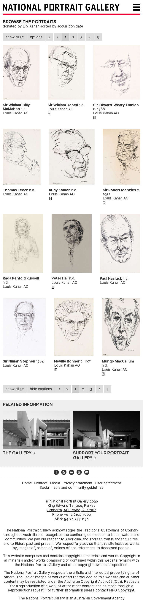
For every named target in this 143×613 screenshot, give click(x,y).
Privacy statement (77, 483)
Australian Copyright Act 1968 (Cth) (93, 581)
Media (55, 483)
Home (27, 483)
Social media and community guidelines (71, 487)
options (36, 37)
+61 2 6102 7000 (77, 514)
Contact (40, 483)
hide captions (41, 389)
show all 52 (15, 37)
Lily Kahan (31, 26)
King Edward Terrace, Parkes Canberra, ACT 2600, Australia (71, 507)
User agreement (108, 483)
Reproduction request (26, 590)
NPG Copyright (121, 590)
